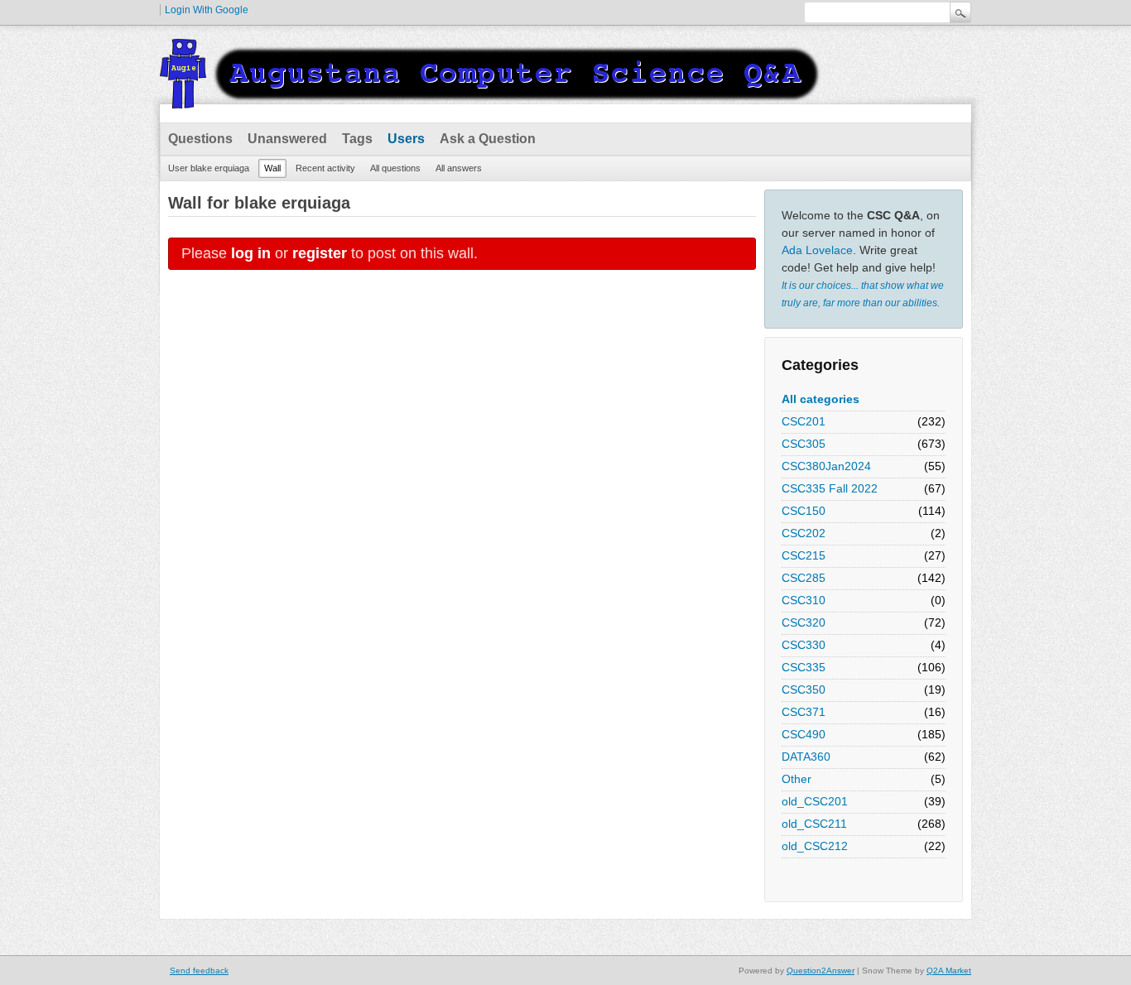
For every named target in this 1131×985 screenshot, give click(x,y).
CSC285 (803, 577)
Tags (357, 139)
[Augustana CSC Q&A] (491, 98)
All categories (820, 399)
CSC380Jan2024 (826, 466)
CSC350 (803, 689)
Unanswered (287, 139)
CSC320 (803, 622)
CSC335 (803, 667)
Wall (272, 168)
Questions (200, 139)
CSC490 (803, 734)
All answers (459, 168)
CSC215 (803, 555)
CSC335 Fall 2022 (830, 488)
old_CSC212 (815, 846)
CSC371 (803, 711)
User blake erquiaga (208, 168)
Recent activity (325, 168)
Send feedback (199, 970)
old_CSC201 (815, 801)
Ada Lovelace (817, 250)
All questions (395, 168)
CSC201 (803, 421)
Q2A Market (948, 970)
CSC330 (803, 644)
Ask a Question (488, 139)
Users (406, 139)
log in (251, 253)
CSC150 (803, 510)
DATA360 (806, 756)
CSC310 (803, 600)
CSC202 (803, 533)
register (319, 253)
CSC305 (803, 443)
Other (796, 779)
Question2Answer (820, 970)
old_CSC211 (814, 823)
